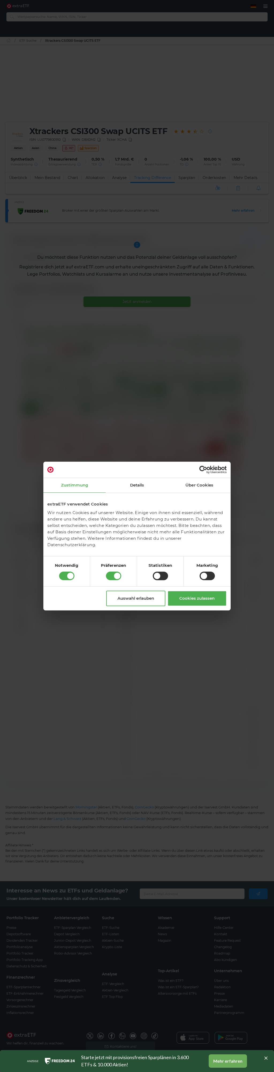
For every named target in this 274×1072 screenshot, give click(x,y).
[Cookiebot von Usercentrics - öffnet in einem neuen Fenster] (203, 470)
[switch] (113, 576)
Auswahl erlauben (135, 598)
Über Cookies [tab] (199, 485)
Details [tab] (137, 485)
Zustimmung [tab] (74, 485)
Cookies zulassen (197, 598)
